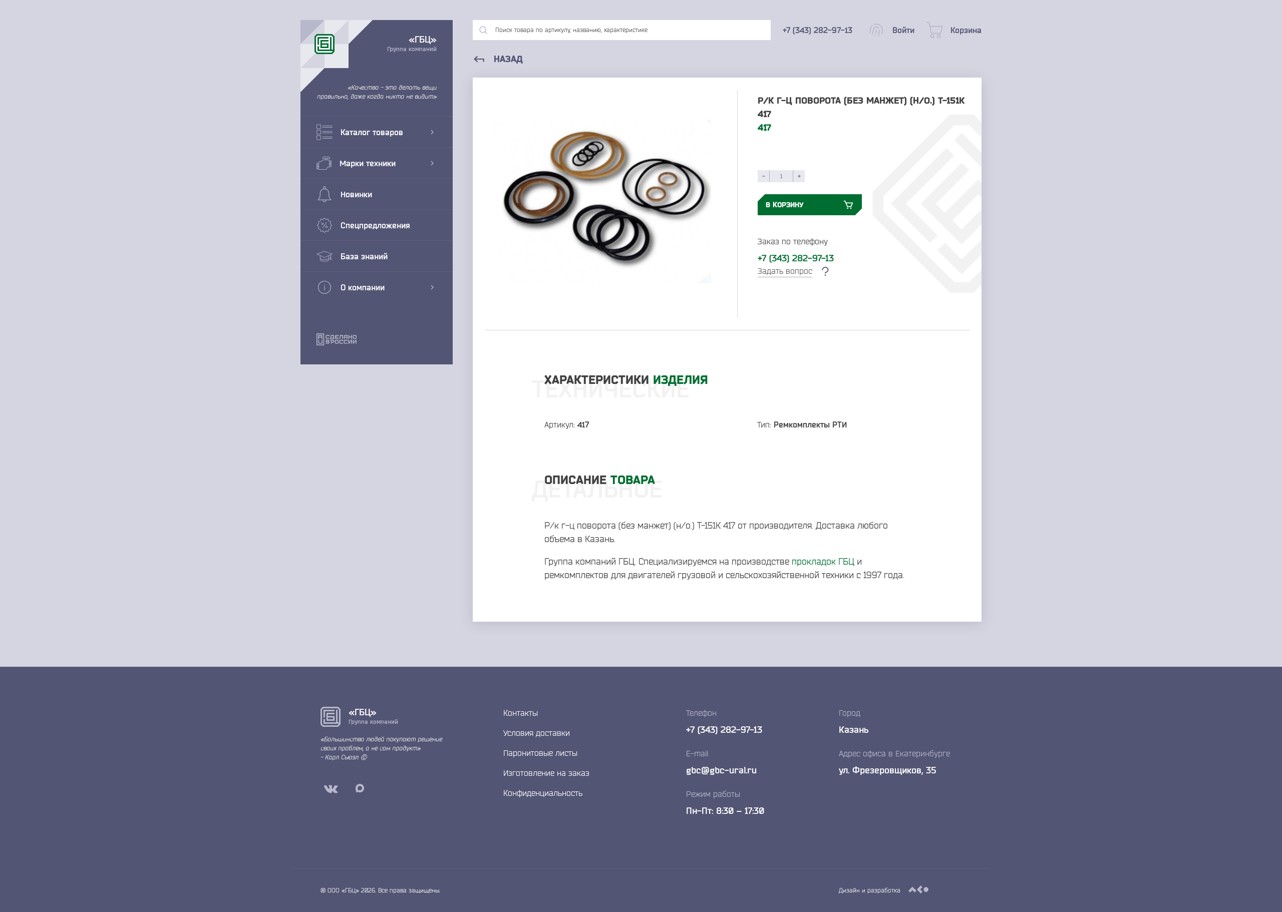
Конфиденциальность (542, 792)
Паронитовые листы (540, 752)
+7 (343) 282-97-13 (796, 258)
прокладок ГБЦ (823, 561)
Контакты (520, 712)
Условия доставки (536, 732)
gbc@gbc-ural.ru (721, 770)
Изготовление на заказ (546, 772)
